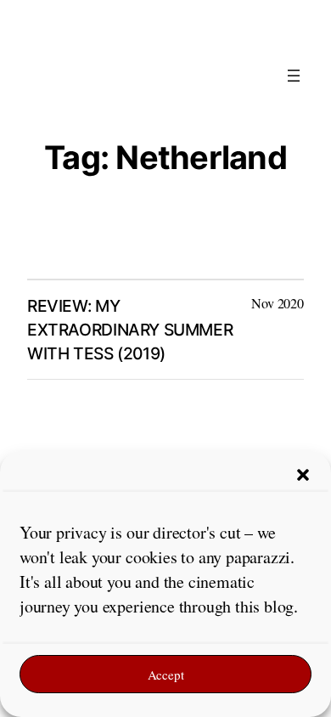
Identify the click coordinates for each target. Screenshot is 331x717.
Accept (166, 674)
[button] (303, 474)
